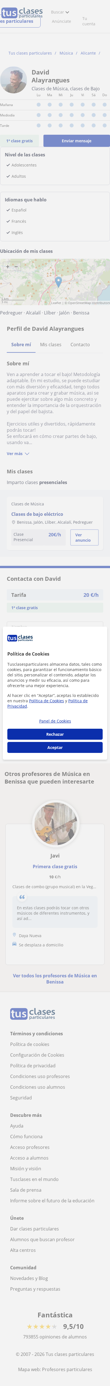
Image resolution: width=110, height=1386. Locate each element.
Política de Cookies (46, 700)
